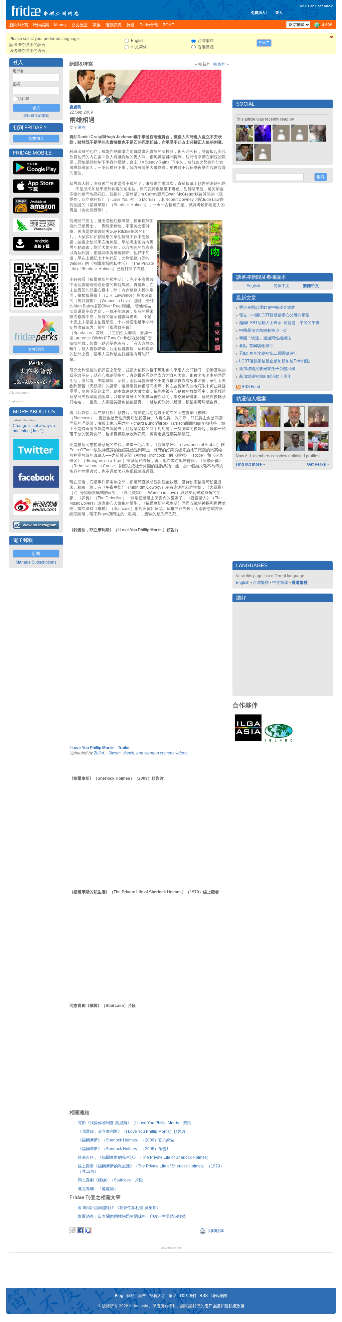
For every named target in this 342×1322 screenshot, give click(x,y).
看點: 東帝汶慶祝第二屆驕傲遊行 (268, 353)
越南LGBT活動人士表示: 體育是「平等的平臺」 (281, 322)
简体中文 (282, 285)
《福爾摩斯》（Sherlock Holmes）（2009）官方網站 (126, 1140)
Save (264, 43)
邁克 (81, 127)
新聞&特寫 (81, 64)
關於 (131, 1295)
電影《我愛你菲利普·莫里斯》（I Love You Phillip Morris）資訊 (134, 1122)
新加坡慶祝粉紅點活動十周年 (265, 376)
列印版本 (215, 1230)
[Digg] (72, 1232)
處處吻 (75, 107)
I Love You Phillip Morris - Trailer (99, 747)
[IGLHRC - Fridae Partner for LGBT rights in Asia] (278, 741)
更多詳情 (36, 349)
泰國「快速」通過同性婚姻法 (265, 338)
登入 (279, 13)
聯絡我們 (188, 1295)
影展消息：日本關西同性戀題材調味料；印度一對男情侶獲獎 (132, 1216)
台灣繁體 (261, 582)
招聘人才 (157, 1295)
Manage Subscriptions (36, 562)
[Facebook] (80, 1232)
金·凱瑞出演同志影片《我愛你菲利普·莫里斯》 (119, 1207)
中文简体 (280, 582)
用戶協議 (212, 1306)
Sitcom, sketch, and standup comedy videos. (148, 753)
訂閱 (36, 553)
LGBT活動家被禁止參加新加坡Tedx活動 (274, 361)
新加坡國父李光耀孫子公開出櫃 (267, 368)
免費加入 (36, 138)
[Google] (88, 1232)
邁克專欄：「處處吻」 (98, 1188)
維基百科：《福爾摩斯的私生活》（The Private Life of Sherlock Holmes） (144, 1157)
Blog (119, 1295)
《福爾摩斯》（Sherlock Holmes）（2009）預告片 (124, 1148)
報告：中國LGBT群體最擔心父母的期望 (274, 315)
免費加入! (259, 13)
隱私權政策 (234, 1306)
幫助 (173, 1295)
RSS (203, 1295)
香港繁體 (300, 582)
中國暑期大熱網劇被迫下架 (263, 330)
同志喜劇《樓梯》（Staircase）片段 (110, 1180)
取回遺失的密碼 (36, 116)
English (253, 285)
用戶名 (18, 71)
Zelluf (99, 753)
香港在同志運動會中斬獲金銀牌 (267, 307)
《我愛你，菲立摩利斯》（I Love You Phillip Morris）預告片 (132, 1131)
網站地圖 (219, 1295)
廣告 (142, 1295)
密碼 (16, 84)
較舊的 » (221, 64)
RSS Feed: (250, 386)
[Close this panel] (331, 38)
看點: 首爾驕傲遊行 (256, 345)
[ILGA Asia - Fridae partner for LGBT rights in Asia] (248, 741)
